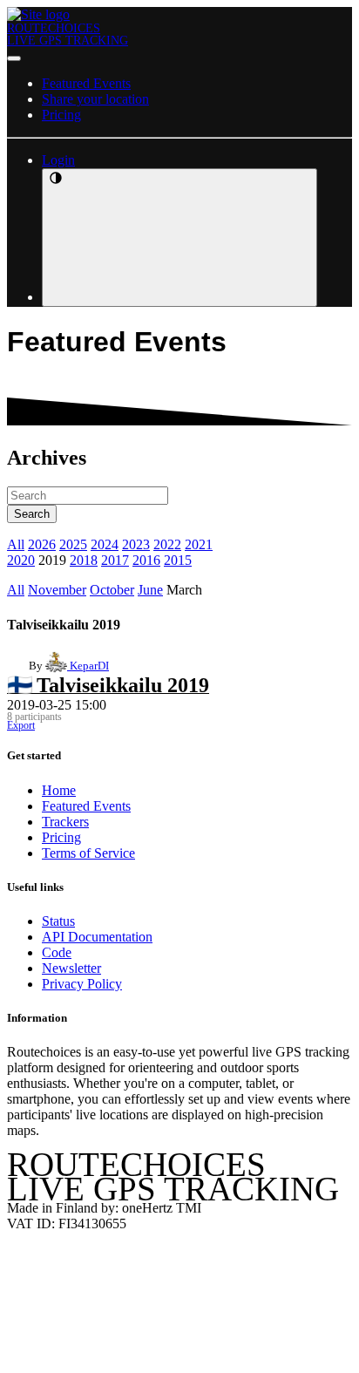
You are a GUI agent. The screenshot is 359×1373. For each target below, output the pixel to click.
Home (59, 790)
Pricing (61, 114)
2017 (115, 560)
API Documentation (97, 936)
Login (58, 160)
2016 (146, 560)
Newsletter (71, 968)
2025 (73, 544)
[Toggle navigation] (14, 58)
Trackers (65, 821)
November (57, 589)
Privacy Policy (82, 983)
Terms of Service (88, 853)
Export (21, 725)
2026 (42, 544)
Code (56, 952)
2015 (178, 560)
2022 (167, 544)
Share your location (95, 99)
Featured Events (86, 83)
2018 (84, 560)
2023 (136, 544)
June (150, 589)
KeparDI (88, 666)
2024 (105, 544)
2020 (21, 560)
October (112, 589)
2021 (199, 544)
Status (58, 921)
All (15, 544)
